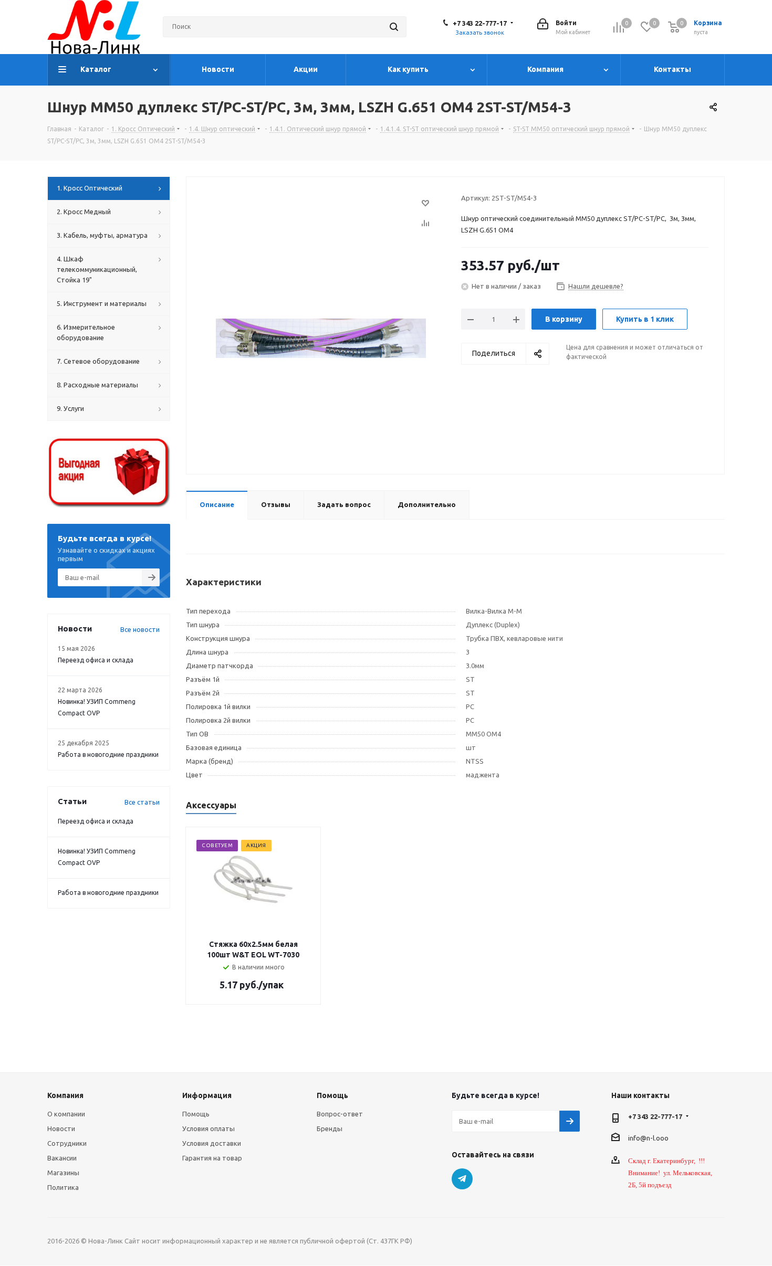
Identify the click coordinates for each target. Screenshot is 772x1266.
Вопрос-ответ (340, 1113)
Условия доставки (211, 1143)
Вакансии (62, 1158)
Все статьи (142, 802)
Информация (207, 1095)
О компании (66, 1113)
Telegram (462, 1178)
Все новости (140, 629)
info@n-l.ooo (648, 1137)
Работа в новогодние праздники (108, 754)
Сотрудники (67, 1143)
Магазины (63, 1172)
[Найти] (393, 26)
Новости (61, 1128)
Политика (63, 1187)
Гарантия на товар (212, 1158)
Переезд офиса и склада (95, 660)
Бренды (329, 1128)
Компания (65, 1095)
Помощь (196, 1113)
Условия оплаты (208, 1128)
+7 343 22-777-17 (480, 23)
